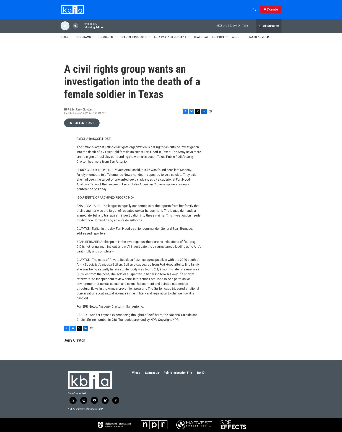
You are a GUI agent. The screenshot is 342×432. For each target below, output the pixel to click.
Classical (201, 37)
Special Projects (133, 37)
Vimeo (136, 373)
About (236, 37)
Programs (83, 37)
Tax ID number (259, 37)
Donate (272, 9)
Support (218, 37)
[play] (65, 26)
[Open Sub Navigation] (70, 37)
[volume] (76, 26)
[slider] (81, 26)
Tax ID (200, 373)
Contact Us (152, 373)
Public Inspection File (178, 373)
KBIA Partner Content (170, 37)
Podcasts (106, 37)
